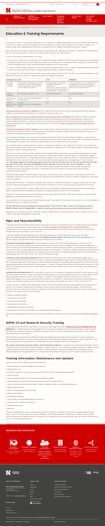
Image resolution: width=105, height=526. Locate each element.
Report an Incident (35, 501)
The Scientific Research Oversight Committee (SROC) (91, 18)
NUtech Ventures (91, 447)
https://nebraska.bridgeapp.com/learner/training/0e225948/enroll (67, 208)
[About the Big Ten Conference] (88, 472)
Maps (31, 494)
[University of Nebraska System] (96, 472)
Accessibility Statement (60, 484)
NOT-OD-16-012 (80, 227)
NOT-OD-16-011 (64, 227)
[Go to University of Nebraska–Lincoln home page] (8, 10)
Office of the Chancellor (36, 499)
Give (62, 4)
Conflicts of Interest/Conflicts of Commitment (33, 17)
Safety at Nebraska (59, 494)
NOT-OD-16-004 (51, 227)
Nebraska (8, 27)
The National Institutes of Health (18, 129)
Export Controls (47, 16)
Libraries (32, 491)
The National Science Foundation (18, 111)
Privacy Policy (57, 491)
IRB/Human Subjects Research (19, 17)
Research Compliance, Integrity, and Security (34, 11)
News (31, 496)
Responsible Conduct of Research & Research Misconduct (60, 19)
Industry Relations (60, 447)
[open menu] (9, 19)
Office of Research (15, 27)
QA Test (53, 517)
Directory (32, 484)
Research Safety (44, 458)
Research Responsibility (26, 27)
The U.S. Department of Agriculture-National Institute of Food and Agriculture (34, 117)
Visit (52, 4)
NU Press (8, 508)
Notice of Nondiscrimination (61, 489)
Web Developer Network (43, 517)
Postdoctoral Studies (11, 512)
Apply (57, 4)
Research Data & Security (77, 17)
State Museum (9, 510)
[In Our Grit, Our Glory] (16, 472)
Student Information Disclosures (62, 496)
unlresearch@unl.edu (20, 495)
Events (32, 489)
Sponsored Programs (29, 447)
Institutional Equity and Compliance (63, 487)
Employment (33, 487)
